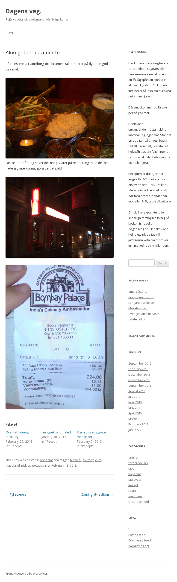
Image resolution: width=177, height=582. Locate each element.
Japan (132, 468)
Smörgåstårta (138, 292)
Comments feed (139, 540)
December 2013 (139, 374)
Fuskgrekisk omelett (56, 432)
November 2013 (139, 380)
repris (132, 490)
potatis (37, 465)
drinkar (133, 457)
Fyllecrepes (16, 494)
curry (98, 460)
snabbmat (135, 496)
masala (11, 465)
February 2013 (138, 424)
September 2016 (139, 363)
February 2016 (138, 369)
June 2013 (135, 402)
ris (45, 465)
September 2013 (139, 385)
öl (18, 465)
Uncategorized (138, 502)
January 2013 (137, 430)
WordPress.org (138, 546)
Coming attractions (97, 494)
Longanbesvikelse (141, 303)
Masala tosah (138, 308)
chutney (88, 460)
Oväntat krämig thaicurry (17, 434)
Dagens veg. (23, 11)
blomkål (75, 460)
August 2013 (136, 391)
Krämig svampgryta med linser (91, 434)
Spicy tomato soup (141, 297)
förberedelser (138, 463)
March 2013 (136, 419)
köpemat (46, 460)
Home (10, 33)
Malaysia (134, 479)
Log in (132, 529)
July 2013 (134, 397)
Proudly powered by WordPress (26, 574)
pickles (26, 465)
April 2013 (135, 413)
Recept (133, 485)
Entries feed (136, 535)
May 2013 (135, 408)
